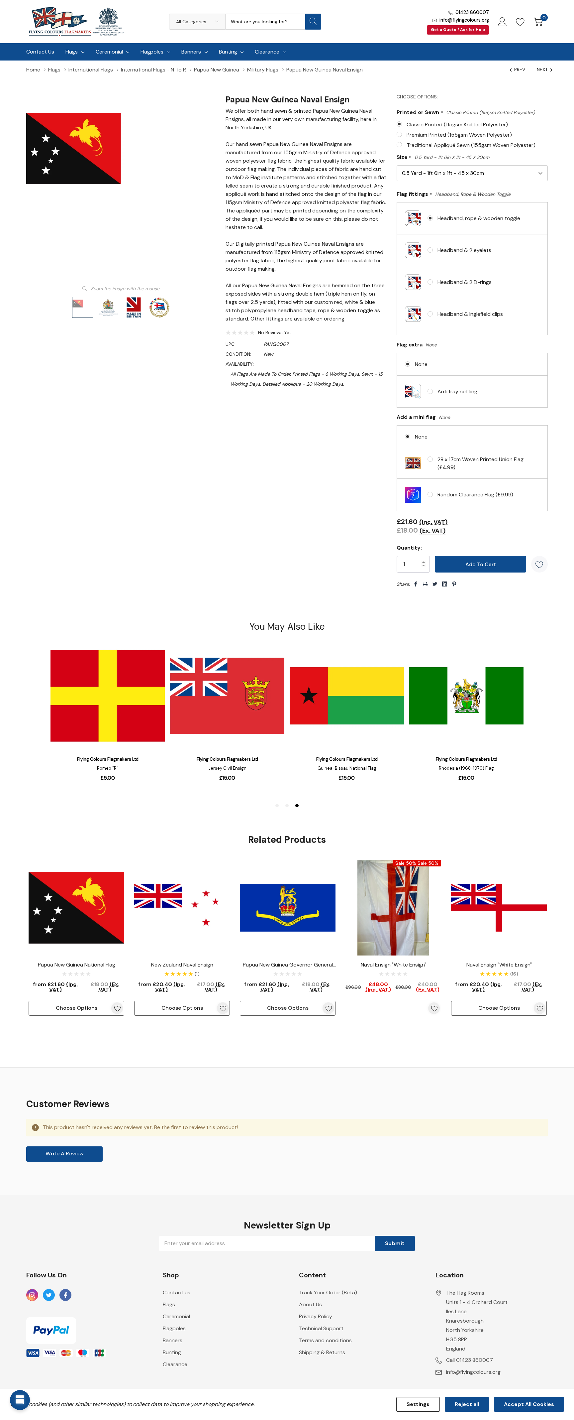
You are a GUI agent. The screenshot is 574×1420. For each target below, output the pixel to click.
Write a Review (65, 1153)
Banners (191, 51)
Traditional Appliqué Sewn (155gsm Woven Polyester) (471, 145)
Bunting (228, 51)
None (421, 364)
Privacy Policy (315, 1316)
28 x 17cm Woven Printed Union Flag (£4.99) (480, 463)
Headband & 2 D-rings (464, 282)
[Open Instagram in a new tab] (32, 1295)
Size (443, 157)
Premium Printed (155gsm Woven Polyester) (459, 134)
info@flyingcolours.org (464, 20)
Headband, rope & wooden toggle (478, 218)
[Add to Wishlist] (539, 564)
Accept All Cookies (529, 1404)
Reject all (467, 1404)
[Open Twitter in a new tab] (48, 1295)
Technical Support (321, 1328)
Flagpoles (152, 51)
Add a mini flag (423, 417)
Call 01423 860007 (469, 1359)
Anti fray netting (457, 391)
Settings (418, 1404)
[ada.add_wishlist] (117, 1008)
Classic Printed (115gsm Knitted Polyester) (457, 124)
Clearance (267, 51)
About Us (310, 1304)
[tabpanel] (76, 938)
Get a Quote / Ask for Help (458, 29)
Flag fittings (454, 194)
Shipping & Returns (322, 1352)
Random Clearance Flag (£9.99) (475, 494)
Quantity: (409, 547)
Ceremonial (109, 51)
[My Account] (502, 21)
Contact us (176, 1292)
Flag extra (417, 344)
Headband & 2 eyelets (464, 250)
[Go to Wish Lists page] (520, 21)
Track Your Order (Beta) (328, 1292)
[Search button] (313, 22)
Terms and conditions (325, 1340)
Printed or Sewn (466, 112)
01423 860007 (472, 12)
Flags (71, 51)
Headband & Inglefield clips (470, 314)
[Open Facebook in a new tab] (65, 1295)
